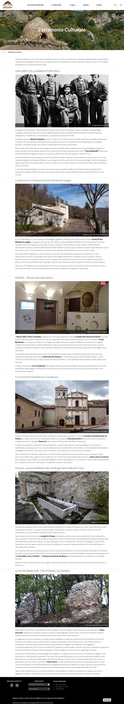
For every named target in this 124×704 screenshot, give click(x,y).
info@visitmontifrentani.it (37, 684)
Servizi (86, 5)
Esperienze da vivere (62, 686)
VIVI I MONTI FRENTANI (35, 5)
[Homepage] (7, 5)
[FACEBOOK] (11, 685)
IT (115, 5)
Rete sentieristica (61, 684)
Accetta (107, 700)
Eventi (99, 5)
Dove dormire (60, 689)
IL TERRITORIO (56, 5)
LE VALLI (72, 5)
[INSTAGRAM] (17, 685)
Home (3, 52)
